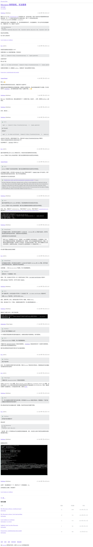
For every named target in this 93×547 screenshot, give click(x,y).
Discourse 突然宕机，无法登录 (13, 5)
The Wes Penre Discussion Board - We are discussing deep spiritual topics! (22, 210)
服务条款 (13, 541)
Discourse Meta (4, 1)
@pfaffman (7, 88)
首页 (2, 541)
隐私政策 (19, 541)
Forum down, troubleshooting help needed (10, 72)
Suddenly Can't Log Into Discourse (9, 525)
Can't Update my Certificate (7, 40)
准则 (9, 541)
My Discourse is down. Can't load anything (11, 514)
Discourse (4, 545)
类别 (5, 541)
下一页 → (3, 498)
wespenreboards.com (13, 16)
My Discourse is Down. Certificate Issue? (11, 508)
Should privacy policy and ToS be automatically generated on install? (19, 180)
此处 (26, 386)
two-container (3, 8)
